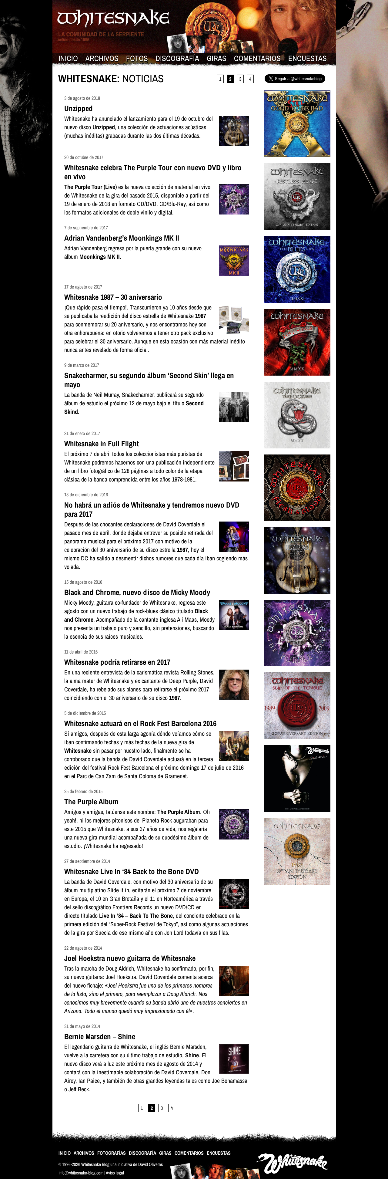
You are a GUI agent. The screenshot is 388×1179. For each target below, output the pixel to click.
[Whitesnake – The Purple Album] (297, 670)
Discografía (177, 58)
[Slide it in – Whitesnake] (297, 816)
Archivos (102, 58)
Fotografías (111, 1153)
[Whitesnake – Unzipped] (297, 598)
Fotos (137, 58)
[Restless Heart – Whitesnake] (297, 234)
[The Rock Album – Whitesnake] (297, 452)
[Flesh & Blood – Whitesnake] (297, 525)
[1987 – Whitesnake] (297, 888)
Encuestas (307, 58)
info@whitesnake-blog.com (81, 1173)
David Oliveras (150, 1164)
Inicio (68, 58)
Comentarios (257, 58)
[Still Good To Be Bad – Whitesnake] (297, 161)
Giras (216, 58)
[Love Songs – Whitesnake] (297, 379)
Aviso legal (115, 1173)
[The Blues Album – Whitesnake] (297, 306)
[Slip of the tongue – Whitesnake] (297, 743)
